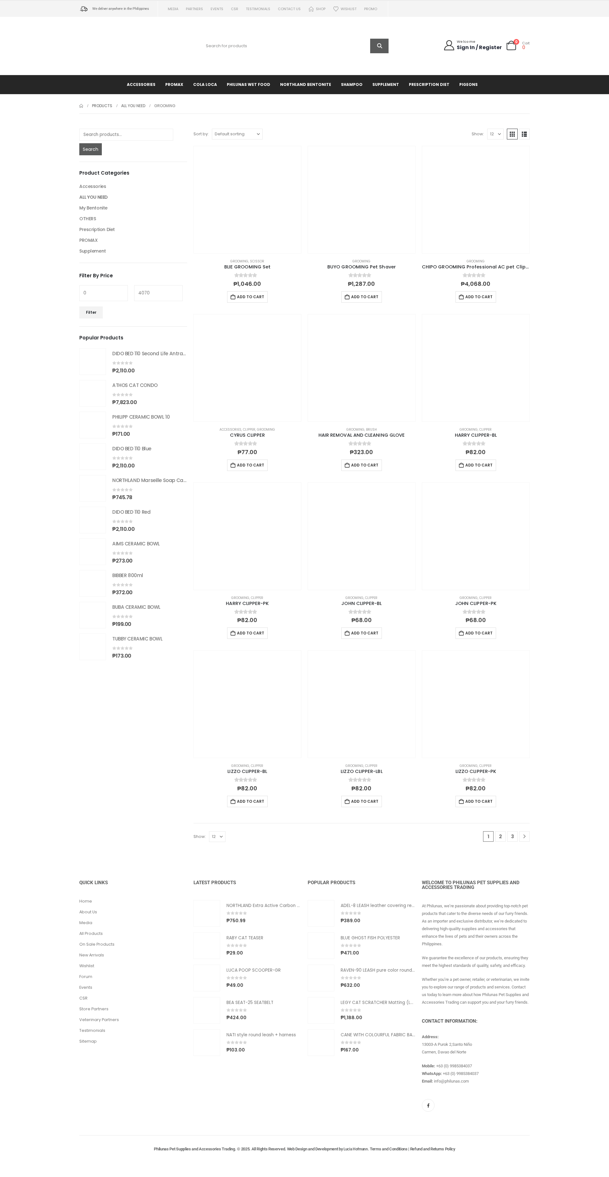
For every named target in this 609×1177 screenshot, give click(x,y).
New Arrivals (91, 955)
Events (217, 8)
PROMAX (174, 84)
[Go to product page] (247, 199)
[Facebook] (428, 1105)
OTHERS (87, 218)
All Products (91, 933)
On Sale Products (97, 944)
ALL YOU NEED (93, 197)
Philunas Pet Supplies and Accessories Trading (194, 1149)
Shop (320, 8)
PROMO (370, 8)
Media (173, 8)
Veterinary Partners (99, 1019)
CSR (234, 8)
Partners (194, 8)
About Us (88, 912)
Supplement (385, 84)
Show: (478, 134)
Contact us (289, 8)
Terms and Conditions (389, 1149)
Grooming (239, 261)
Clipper (249, 429)
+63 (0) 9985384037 (454, 1066)
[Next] (524, 836)
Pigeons (468, 84)
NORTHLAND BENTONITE (305, 84)
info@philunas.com (451, 1081)
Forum (85, 976)
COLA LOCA (205, 84)
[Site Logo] (119, 46)
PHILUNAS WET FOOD (248, 84)
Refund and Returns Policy (432, 1149)
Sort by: (201, 134)
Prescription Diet (429, 84)
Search (90, 149)
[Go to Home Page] (81, 106)
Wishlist (349, 8)
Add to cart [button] (250, 296)
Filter (91, 312)
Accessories (141, 84)
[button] (512, 134)
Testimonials (258, 8)
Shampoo (352, 84)
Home (85, 901)
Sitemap (88, 1041)
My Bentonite (93, 208)
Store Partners (93, 1009)
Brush (371, 429)
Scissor (257, 261)
